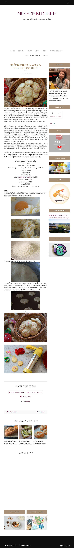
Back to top (64, 545)
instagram (59, 116)
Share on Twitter (36, 392)
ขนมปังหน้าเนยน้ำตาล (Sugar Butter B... (10, 442)
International (56, 51)
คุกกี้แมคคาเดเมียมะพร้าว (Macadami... (40, 442)
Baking (28, 401)
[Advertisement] (37, 36)
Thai (45, 51)
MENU (37, 51)
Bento (29, 51)
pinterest (52, 123)
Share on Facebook (17, 392)
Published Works (32, 56)
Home (12, 51)
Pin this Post (27, 396)
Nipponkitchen (37, 13)
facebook (52, 116)
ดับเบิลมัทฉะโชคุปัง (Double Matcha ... (25, 442)
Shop (45, 56)
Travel (21, 51)
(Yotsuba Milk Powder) (24, 177)
